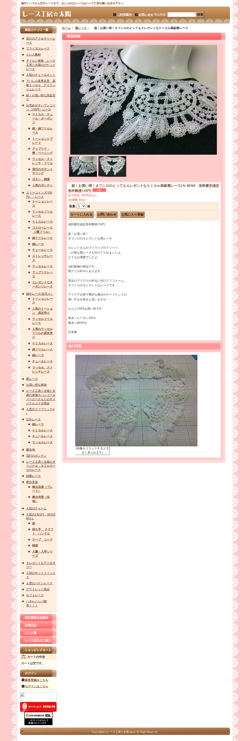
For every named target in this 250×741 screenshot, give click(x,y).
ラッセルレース (42, 266)
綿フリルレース (42, 238)
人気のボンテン (42, 185)
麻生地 (30, 449)
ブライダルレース (38, 48)
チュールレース (42, 250)
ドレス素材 (33, 54)
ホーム (66, 28)
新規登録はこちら (36, 680)
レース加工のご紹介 (38, 640)
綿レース (38, 244)
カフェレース (35, 595)
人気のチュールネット (40, 75)
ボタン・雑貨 (41, 179)
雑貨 (35, 545)
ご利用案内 (124, 14)
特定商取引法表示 (36, 617)
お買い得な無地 (36, 384)
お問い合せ (146, 14)
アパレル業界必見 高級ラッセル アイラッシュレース (40, 85)
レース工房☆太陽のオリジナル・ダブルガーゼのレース (40, 466)
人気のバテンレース (39, 583)
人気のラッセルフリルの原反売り (42, 333)
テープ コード (42, 539)
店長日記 (31, 625)
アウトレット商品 (38, 589)
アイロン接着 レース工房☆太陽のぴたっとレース (40, 65)
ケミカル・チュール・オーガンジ (42, 118)
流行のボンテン (36, 455)
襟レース (32, 379)
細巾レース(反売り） (39, 294)
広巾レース (33, 419)
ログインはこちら (36, 686)
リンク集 (31, 632)
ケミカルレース (42, 221)
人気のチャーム (36, 508)
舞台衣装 (32, 482)
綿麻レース (33, 476)
